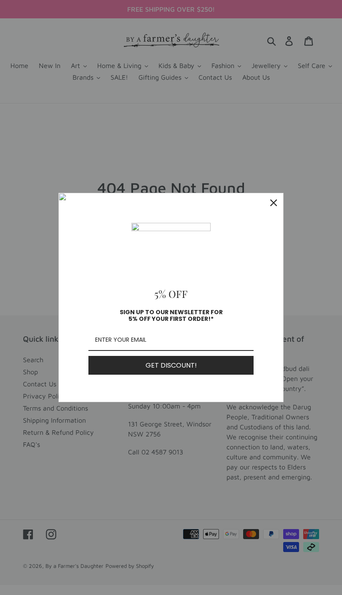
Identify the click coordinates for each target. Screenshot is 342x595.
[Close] (274, 203)
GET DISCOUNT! (171, 365)
